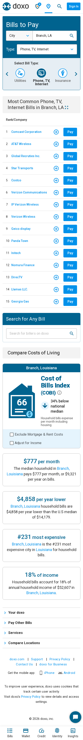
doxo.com (17, 659)
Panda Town (19, 241)
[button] (71, 35)
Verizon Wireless (23, 216)
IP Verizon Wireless (25, 204)
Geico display (20, 228)
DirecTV (16, 277)
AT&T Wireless (21, 144)
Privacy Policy (60, 659)
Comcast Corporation (26, 132)
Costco (16, 180)
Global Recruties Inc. (25, 156)
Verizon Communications (29, 192)
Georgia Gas (20, 301)
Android (69, 673)
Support (37, 659)
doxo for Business (53, 664)
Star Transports (22, 168)
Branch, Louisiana (25, 506)
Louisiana (44, 549)
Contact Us (24, 664)
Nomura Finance (22, 265)
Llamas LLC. (19, 289)
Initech (16, 253)
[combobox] (19, 36)
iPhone (49, 673)
